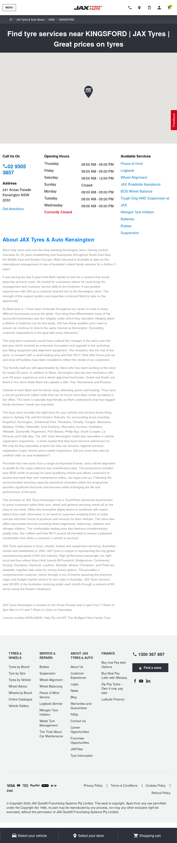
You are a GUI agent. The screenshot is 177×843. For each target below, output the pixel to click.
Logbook (127, 170)
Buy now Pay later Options (113, 664)
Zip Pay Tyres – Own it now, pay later (112, 688)
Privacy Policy (93, 785)
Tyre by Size (17, 673)
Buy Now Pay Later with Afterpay (114, 675)
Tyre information (82, 755)
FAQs (74, 714)
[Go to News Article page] (150, 7)
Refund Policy (161, 793)
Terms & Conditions (124, 785)
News (74, 690)
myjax (75, 684)
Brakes (126, 225)
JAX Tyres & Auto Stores (30, 19)
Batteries (127, 218)
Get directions (13, 208)
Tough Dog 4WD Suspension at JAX (145, 202)
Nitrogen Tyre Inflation (137, 211)
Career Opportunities (80, 729)
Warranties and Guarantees (81, 705)
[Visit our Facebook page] (134, 680)
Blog (74, 697)
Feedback (173, 120)
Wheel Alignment (134, 177)
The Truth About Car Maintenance (51, 734)
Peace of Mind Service (49, 695)
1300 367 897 (151, 654)
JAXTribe (77, 749)
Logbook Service (51, 703)
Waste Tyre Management (49, 723)
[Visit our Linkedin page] (148, 680)
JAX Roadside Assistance (141, 184)
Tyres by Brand (19, 667)
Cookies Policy (156, 785)
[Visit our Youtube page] (141, 680)
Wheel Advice (18, 686)
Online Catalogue (20, 699)
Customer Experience (78, 675)
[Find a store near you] (140, 7)
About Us (77, 667)
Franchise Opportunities (80, 740)
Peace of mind (132, 163)
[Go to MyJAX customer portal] (160, 7)
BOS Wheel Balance (136, 191)
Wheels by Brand (20, 693)
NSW (52, 19)
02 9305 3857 (14, 169)
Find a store (152, 667)
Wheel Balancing (51, 686)
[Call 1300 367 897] (130, 7)
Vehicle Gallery (19, 706)
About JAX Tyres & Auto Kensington (48, 239)
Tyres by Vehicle (20, 680)
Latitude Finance (112, 699)
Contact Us (78, 721)
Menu (9, 7)
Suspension (130, 232)
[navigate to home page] (91, 8)
